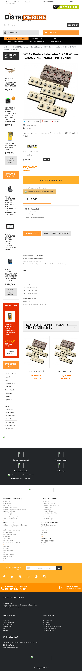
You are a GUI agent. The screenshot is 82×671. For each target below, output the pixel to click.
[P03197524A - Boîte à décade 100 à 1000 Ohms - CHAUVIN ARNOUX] (53, 352)
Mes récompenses (48, 630)
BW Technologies (8, 550)
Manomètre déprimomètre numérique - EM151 (10, 146)
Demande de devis (49, 2)
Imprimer (28, 128)
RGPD (4, 628)
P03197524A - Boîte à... (53, 371)
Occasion (44, 533)
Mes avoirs (46, 623)
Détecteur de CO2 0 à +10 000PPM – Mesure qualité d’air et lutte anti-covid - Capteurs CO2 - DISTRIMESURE (11, 114)
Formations (44, 527)
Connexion (12, 33)
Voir (42, 536)
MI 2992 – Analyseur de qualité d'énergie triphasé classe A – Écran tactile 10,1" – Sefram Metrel (10, 241)
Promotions (11, 305)
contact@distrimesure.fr (10, 648)
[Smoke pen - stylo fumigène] (10, 70)
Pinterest (56, 121)
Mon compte (48, 615)
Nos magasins (7, 626)
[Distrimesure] (25, 17)
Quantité (27, 159)
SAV (42, 535)
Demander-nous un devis (73, 588)
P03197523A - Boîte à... (25, 371)
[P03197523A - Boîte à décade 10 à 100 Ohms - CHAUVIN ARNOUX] (25, 352)
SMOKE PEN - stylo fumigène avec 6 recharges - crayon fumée (10, 82)
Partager (36, 121)
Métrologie (44, 531)
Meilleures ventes (10, 56)
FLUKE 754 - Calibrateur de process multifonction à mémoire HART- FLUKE (10, 329)
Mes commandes (48, 621)
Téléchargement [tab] (60, 233)
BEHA (42, 545)
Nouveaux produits (10, 175)
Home (8, 47)
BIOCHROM (6, 547)
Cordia (4, 558)
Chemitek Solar (7, 556)
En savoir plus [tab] (32, 233)
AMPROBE (44, 543)
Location (43, 529)
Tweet (27, 121)
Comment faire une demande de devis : (34, 188)
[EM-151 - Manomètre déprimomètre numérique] (10, 136)
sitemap (5, 630)
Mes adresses (47, 625)
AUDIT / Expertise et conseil (49, 525)
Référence (26, 152)
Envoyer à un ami (31, 125)
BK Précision (6, 549)
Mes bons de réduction (49, 628)
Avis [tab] (46, 233)
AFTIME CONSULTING (47, 541)
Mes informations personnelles (52, 626)
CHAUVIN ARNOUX (8, 554)
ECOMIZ (45, 668)
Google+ (45, 121)
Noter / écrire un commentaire (35, 218)
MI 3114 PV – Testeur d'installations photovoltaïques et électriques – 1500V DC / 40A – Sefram (12, 275)
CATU (4, 552)
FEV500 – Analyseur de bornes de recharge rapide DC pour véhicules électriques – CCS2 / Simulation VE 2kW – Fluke (10, 205)
